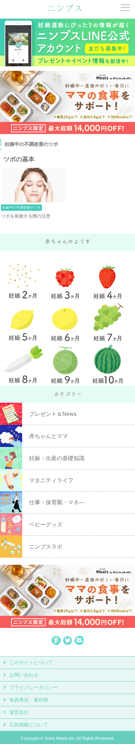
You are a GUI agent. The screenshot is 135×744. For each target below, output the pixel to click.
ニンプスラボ (45, 547)
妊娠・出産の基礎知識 (56, 458)
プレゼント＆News (52, 414)
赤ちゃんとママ (48, 436)
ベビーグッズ (45, 524)
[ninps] (64, 10)
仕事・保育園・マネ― (56, 502)
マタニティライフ (51, 480)
